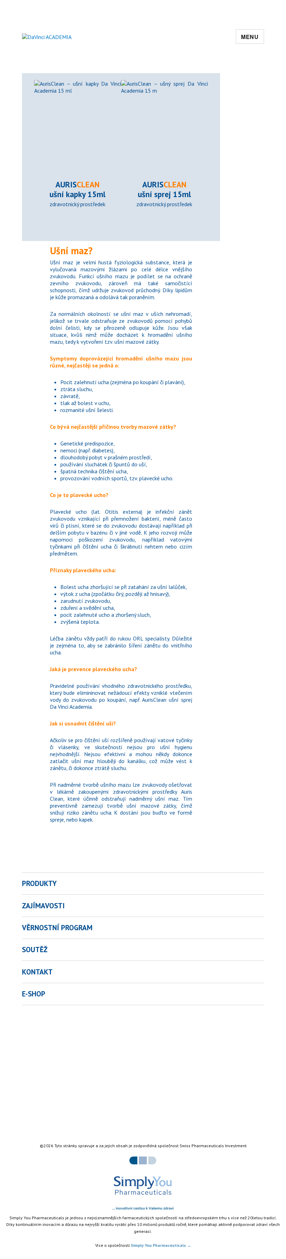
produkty (39, 883)
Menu (250, 37)
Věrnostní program (57, 927)
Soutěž (34, 949)
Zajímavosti (43, 905)
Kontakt (37, 972)
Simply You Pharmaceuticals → (161, 1245)
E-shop (33, 993)
